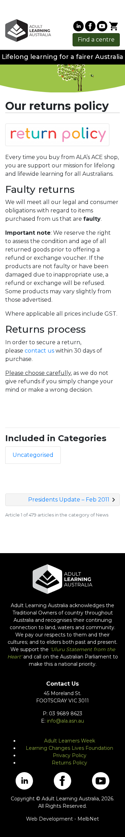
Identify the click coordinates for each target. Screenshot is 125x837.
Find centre (96, 39)
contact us (39, 350)
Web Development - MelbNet (62, 819)
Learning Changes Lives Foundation (69, 748)
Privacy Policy (69, 755)
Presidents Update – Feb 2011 (68, 499)
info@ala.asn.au (65, 721)
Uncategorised (32, 455)
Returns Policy (69, 763)
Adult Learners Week (69, 741)
